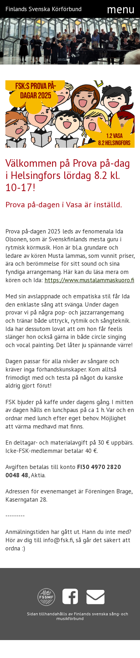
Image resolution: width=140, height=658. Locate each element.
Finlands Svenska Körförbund (43, 9)
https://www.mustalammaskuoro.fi (89, 280)
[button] (121, 9)
